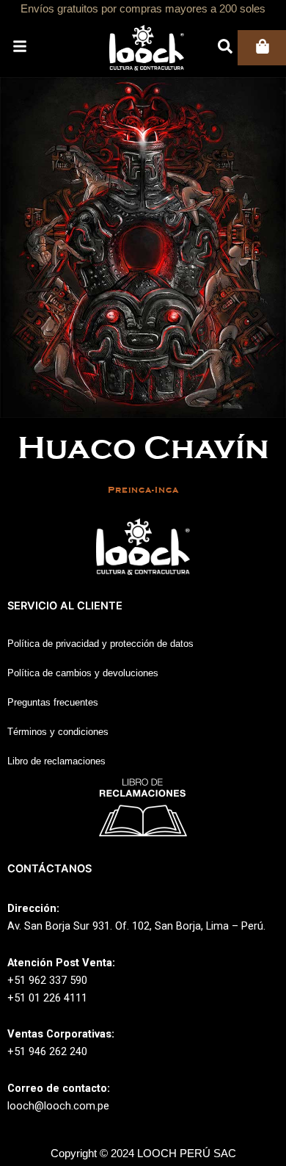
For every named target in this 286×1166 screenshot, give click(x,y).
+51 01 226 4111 (47, 997)
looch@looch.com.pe (58, 1105)
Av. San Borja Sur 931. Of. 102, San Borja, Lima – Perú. (136, 926)
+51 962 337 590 (47, 980)
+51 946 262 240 (47, 1051)
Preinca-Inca (143, 490)
